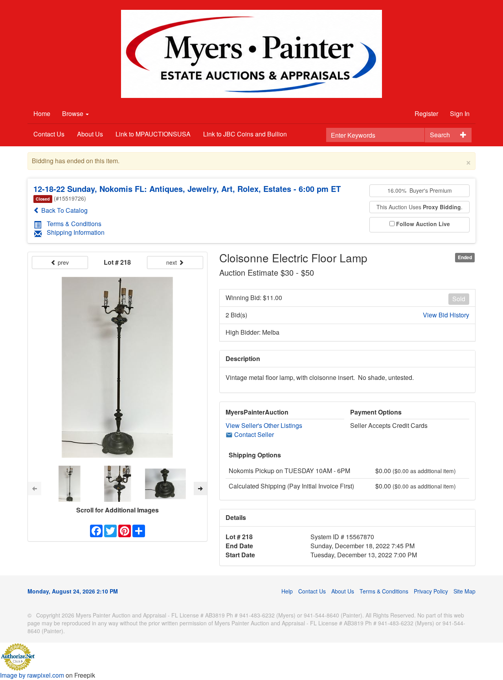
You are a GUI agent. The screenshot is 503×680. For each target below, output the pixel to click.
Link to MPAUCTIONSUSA (153, 133)
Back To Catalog (64, 210)
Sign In (460, 113)
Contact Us (48, 133)
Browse (73, 113)
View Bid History (446, 315)
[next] (200, 488)
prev (62, 262)
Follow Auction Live (423, 224)
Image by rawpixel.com (32, 675)
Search (440, 134)
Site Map (464, 591)
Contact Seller (253, 434)
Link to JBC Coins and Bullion (245, 133)
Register (426, 113)
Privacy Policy (431, 591)
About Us (90, 133)
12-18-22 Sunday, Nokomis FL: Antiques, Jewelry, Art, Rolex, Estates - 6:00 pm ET (187, 188)
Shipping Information (76, 232)
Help (287, 591)
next (172, 262)
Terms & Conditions (74, 223)
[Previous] (34, 488)
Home (41, 113)
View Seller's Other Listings (264, 425)
